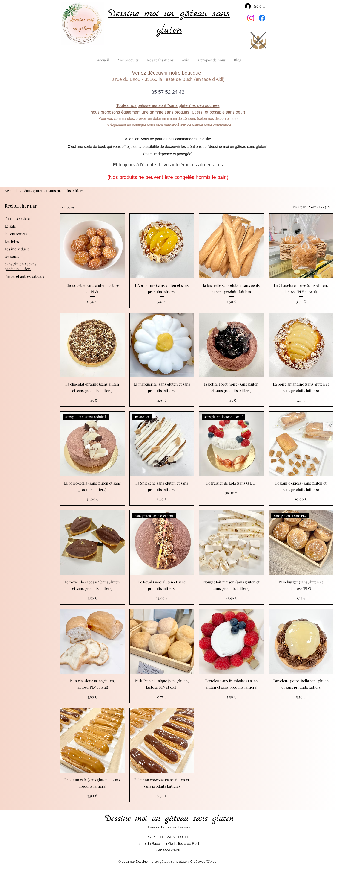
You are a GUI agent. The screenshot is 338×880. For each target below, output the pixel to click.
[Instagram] (250, 18)
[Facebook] (262, 18)
